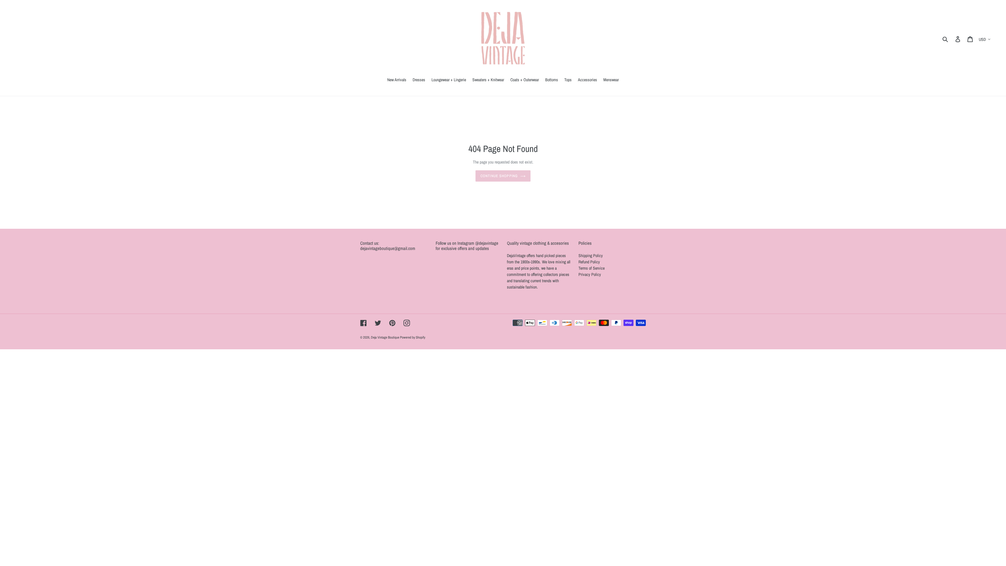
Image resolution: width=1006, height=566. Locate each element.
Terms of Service (591, 268)
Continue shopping (499, 175)
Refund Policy (589, 262)
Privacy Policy (589, 274)
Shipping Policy (590, 255)
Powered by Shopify (412, 337)
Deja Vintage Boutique (385, 337)
